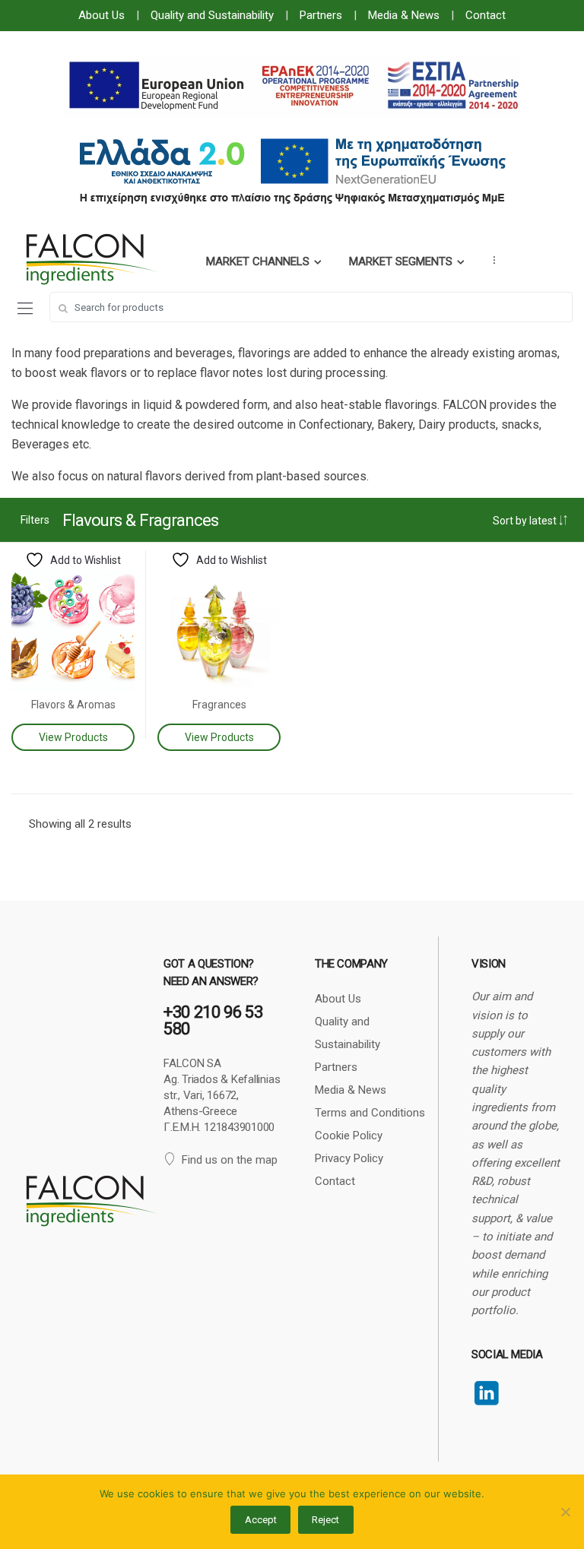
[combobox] (311, 307)
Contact (485, 15)
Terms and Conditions (370, 1113)
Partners (321, 15)
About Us (101, 15)
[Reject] (565, 1511)
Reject (325, 1519)
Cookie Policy (348, 1135)
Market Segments (400, 261)
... (489, 260)
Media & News (404, 15)
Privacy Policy (349, 1158)
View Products (73, 737)
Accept (261, 1519)
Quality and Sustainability (212, 15)
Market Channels (257, 261)
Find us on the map (230, 1160)
